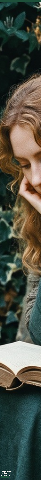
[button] (34, 0)
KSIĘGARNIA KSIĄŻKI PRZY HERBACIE (4, 0)
